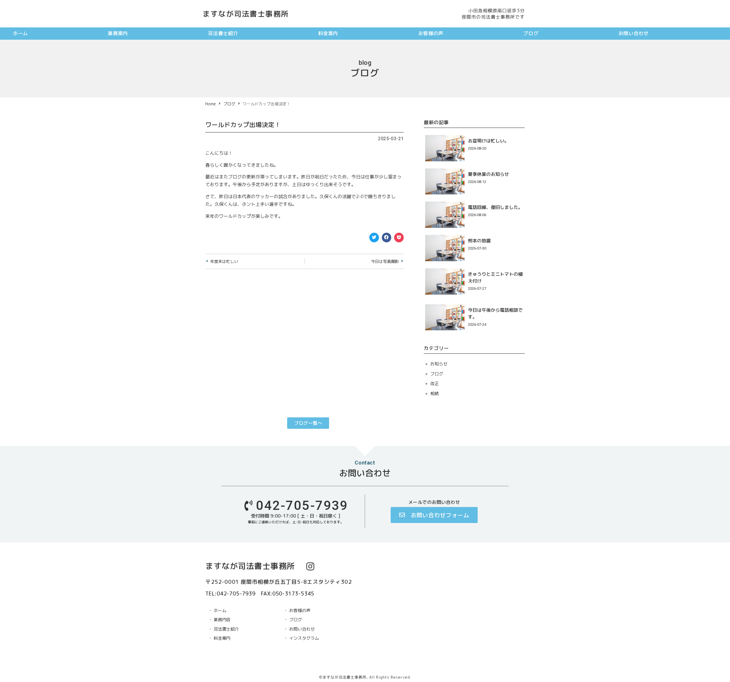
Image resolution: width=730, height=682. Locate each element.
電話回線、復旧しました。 (495, 207)
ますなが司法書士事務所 (245, 14)
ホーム (20, 33)
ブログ (530, 33)
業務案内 (118, 33)
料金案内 (328, 33)
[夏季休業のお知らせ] (445, 181)
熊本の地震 (479, 241)
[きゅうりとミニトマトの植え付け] (445, 281)
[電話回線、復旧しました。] (445, 214)
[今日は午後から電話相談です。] (445, 317)
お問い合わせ (634, 33)
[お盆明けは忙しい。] (445, 147)
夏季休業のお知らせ (488, 174)
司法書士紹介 (223, 33)
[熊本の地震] (445, 248)
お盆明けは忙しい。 (488, 141)
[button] (374, 237)
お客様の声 (430, 33)
